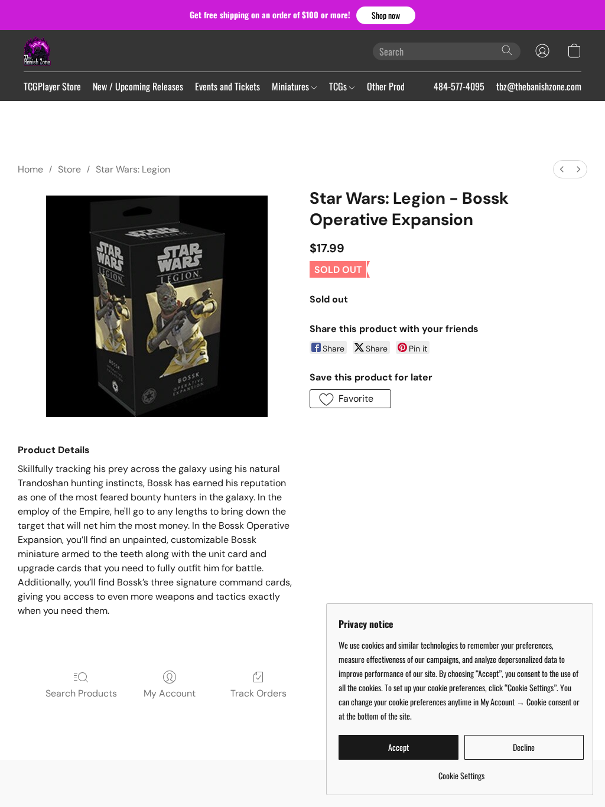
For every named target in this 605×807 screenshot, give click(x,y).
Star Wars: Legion (133, 169)
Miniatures (291, 86)
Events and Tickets (227, 86)
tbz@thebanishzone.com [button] (538, 86)
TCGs (339, 86)
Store (69, 169)
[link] (461, 771)
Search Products (81, 693)
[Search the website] (507, 50)
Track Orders (258, 693)
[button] (385, 15)
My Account (170, 693)
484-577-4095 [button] (459, 86)
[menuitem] (562, 169)
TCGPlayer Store (52, 86)
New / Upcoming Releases (138, 86)
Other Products (394, 86)
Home (30, 169)
